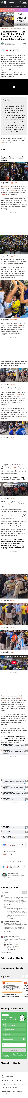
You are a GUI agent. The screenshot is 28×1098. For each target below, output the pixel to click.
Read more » (14, 880)
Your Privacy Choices (7, 1084)
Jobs (3, 1087)
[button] (23, 976)
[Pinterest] (7, 1080)
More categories (8, 1039)
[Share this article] (24, 50)
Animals (3, 28)
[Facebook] (2, 1080)
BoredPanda (9, 2)
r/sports (12, 384)
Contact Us (8, 1087)
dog (11, 854)
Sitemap (15, 1087)
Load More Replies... (11, 918)
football (8, 68)
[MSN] (17, 1080)
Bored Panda (7, 1076)
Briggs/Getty (13, 183)
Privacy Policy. (6, 1056)
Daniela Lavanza (8, 895)
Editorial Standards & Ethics (8, 1091)
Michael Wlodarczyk (9, 936)
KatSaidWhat (10, 944)
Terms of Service (6, 1093)
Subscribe (14, 1050)
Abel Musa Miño (8, 43)
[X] (10, 1080)
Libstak (9, 906)
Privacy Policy (20, 1091)
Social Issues (9, 28)
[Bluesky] (12, 1080)
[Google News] (20, 1080)
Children (4, 854)
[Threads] (15, 1080)
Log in (24, 2)
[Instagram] (5, 1080)
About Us (24, 1084)
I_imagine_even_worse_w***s (11, 921)
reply (10, 904)
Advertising (17, 1084)
